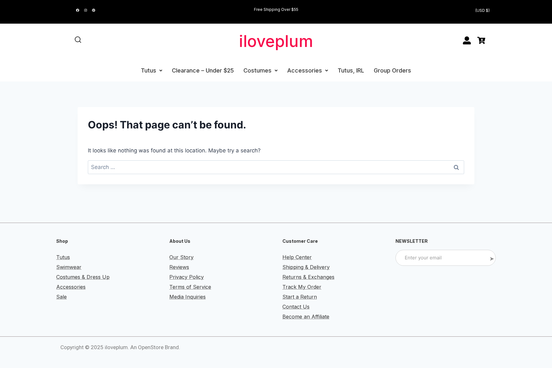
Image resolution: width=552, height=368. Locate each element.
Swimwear (68, 267)
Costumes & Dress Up (83, 277)
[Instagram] (85, 10)
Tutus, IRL (351, 70)
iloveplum (276, 41)
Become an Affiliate (305, 316)
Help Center (297, 257)
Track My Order (301, 287)
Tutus (148, 70)
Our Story (181, 257)
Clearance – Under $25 (203, 70)
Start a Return (299, 297)
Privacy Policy (186, 277)
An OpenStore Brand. (155, 347)
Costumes (257, 70)
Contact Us (296, 306)
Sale (61, 297)
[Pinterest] (93, 10)
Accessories (304, 70)
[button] (151, 70)
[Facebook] (77, 10)
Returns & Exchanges (308, 277)
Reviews (179, 267)
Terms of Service (190, 287)
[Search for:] (276, 167)
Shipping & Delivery (306, 267)
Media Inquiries (187, 297)
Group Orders (392, 70)
